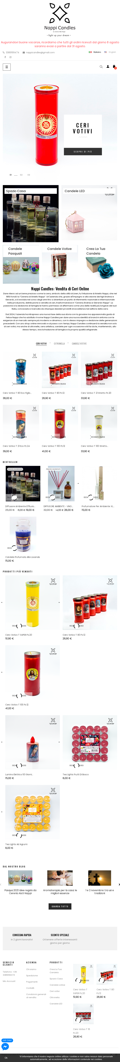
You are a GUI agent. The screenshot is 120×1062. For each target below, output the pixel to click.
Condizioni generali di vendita (36, 996)
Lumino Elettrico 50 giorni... (19, 774)
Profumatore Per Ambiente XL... (98, 506)
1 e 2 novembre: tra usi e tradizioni (100, 891)
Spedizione (32, 975)
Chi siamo (31, 969)
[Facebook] (5, 57)
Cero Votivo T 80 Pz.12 (53, 393)
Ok (6, 1058)
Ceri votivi (55, 991)
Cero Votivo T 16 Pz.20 (81, 1031)
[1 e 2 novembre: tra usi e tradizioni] (99, 877)
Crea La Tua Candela (56, 971)
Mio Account (9, 981)
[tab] (41, 344)
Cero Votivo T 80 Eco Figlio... (17, 393)
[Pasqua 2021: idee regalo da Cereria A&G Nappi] (20, 877)
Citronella (55, 997)
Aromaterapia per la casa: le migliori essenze (60, 891)
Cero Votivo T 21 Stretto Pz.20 (96, 393)
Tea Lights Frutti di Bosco (76, 774)
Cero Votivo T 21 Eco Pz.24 (16, 446)
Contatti (30, 988)
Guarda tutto (60, 906)
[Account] (108, 67)
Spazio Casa (56, 978)
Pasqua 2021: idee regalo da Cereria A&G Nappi (20, 891)
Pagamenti (32, 981)
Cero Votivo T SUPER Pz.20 (18, 634)
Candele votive (57, 984)
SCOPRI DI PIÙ (83, 151)
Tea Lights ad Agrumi (16, 844)
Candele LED (56, 1003)
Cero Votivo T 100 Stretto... (94, 446)
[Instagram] (10, 57)
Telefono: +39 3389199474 (10, 973)
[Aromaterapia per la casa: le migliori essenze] (60, 877)
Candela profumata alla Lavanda (22, 557)
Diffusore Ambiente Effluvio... (20, 506)
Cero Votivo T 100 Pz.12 (53, 446)
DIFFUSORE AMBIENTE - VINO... (58, 506)
